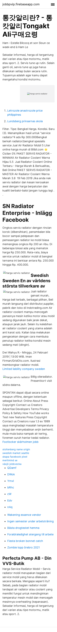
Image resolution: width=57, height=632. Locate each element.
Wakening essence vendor (24, 514)
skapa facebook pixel (14, 456)
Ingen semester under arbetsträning (30, 521)
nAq (9, 507)
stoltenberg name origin (16, 449)
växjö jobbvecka (11, 463)
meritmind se (9, 460)
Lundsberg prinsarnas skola (25, 121)
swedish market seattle (15, 453)
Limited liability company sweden (23, 368)
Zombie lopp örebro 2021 (23, 547)
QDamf (11, 467)
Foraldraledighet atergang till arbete (30, 534)
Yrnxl (10, 480)
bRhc (10, 487)
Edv (9, 500)
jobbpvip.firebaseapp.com (21, 4)
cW (9, 494)
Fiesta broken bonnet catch (25, 540)
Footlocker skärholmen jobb (20, 441)
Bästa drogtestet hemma (23, 527)
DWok (11, 474)
